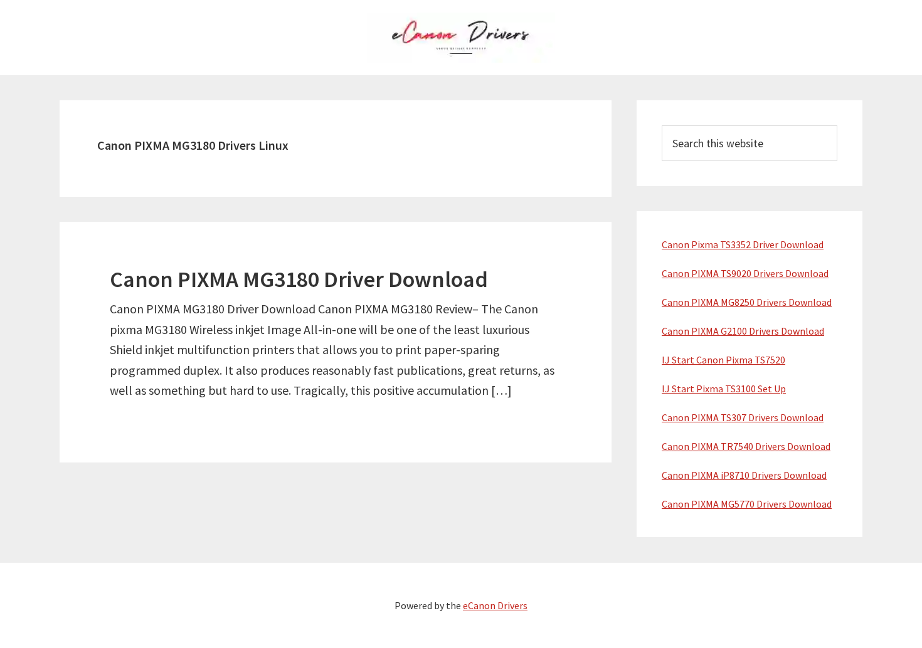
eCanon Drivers (495, 605)
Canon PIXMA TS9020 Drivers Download (745, 273)
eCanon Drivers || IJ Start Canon (461, 38)
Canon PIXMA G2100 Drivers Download (743, 331)
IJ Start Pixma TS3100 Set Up (724, 388)
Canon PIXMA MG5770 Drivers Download (747, 504)
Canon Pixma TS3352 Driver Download (743, 244)
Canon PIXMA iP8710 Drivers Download (744, 475)
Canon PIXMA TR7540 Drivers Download (746, 446)
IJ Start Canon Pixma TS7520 (723, 359)
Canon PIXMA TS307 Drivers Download (743, 417)
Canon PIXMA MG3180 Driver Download (299, 279)
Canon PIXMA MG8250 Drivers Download (747, 302)
